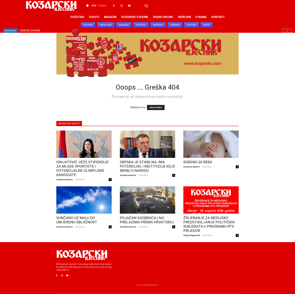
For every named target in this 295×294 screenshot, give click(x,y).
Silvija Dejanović (191, 235)
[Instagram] (121, 6)
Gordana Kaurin (64, 179)
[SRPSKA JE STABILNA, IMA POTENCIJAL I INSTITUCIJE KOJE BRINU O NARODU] (147, 144)
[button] (146, 5)
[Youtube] (129, 6)
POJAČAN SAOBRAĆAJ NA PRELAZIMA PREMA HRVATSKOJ (147, 220)
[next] (290, 30)
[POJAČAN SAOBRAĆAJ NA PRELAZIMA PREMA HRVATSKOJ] (147, 200)
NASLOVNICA (156, 107)
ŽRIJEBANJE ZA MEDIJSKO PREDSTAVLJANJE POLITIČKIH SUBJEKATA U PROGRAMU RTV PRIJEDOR (209, 224)
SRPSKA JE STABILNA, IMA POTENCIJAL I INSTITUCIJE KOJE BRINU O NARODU (147, 166)
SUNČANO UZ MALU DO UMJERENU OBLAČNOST (48, 30)
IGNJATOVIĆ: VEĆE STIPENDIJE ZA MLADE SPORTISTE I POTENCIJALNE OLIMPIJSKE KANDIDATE (82, 168)
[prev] (284, 30)
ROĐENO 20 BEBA (197, 162)
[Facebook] (114, 6)
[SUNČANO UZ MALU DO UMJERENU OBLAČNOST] (84, 200)
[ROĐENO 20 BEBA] (211, 144)
